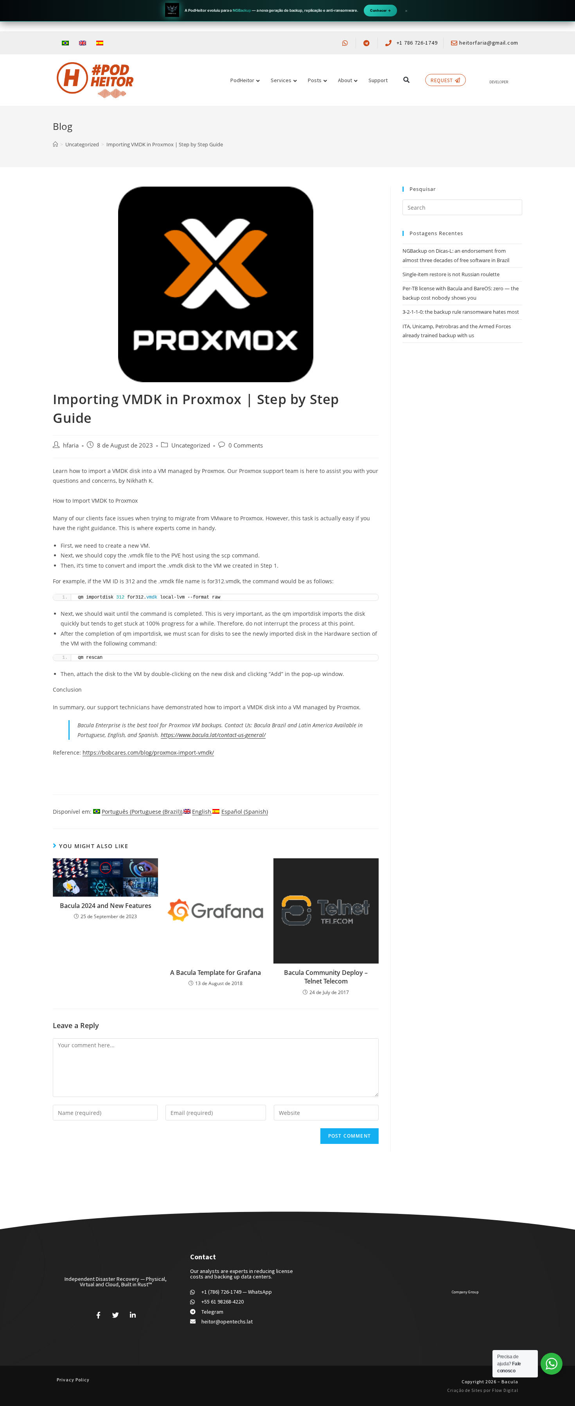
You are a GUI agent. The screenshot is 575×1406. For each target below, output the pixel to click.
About (345, 80)
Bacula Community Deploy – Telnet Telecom (326, 976)
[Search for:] (462, 206)
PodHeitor (242, 80)
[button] (406, 80)
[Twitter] (115, 1315)
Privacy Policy (73, 1380)
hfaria (71, 445)
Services (281, 80)
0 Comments (245, 445)
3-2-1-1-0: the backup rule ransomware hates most (460, 311)
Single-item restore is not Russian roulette (451, 274)
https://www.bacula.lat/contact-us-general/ (213, 735)
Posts (315, 80)
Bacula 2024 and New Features (105, 905)
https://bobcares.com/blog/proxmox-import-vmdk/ (148, 752)
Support (378, 80)
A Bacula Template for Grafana (215, 972)
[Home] (55, 144)
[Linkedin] (132, 1315)
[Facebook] (98, 1315)
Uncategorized (190, 445)
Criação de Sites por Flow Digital (482, 1390)
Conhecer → (380, 10)
